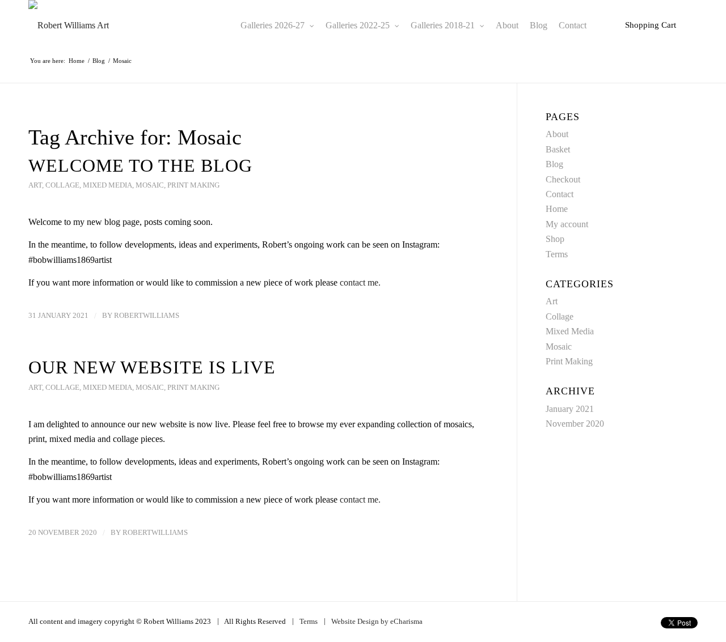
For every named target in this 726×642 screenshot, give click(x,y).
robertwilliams (146, 315)
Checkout (563, 179)
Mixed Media (107, 185)
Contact (559, 194)
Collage (62, 185)
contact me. (360, 282)
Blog (554, 164)
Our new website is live (152, 367)
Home (557, 209)
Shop (555, 239)
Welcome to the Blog (140, 165)
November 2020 (575, 423)
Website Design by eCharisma (377, 621)
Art (35, 185)
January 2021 (570, 409)
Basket (558, 149)
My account (567, 224)
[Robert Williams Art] (68, 25)
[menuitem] (277, 25)
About (557, 134)
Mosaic (150, 185)
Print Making (193, 185)
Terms (557, 254)
